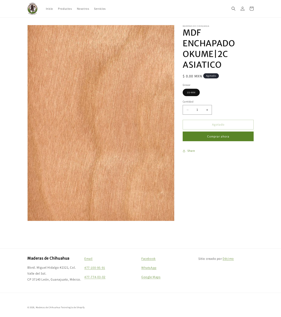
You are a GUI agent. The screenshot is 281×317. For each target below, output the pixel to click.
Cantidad (188, 102)
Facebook (148, 258)
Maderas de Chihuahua (48, 307)
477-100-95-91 (94, 268)
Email (88, 258)
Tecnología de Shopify (73, 307)
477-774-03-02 (95, 277)
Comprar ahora (218, 136)
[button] (233, 8)
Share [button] (191, 151)
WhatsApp (149, 268)
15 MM (193, 93)
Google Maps (151, 277)
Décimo (228, 258)
